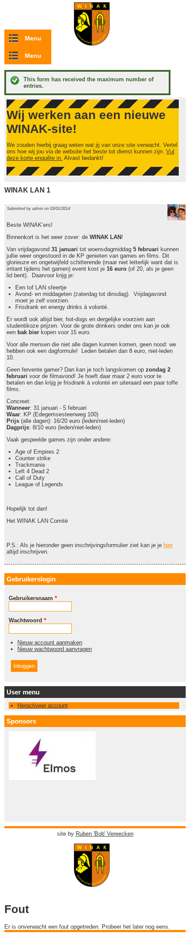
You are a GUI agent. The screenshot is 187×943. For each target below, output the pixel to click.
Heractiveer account (42, 705)
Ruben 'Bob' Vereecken (105, 833)
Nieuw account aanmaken (49, 642)
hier (168, 545)
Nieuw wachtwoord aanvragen (54, 649)
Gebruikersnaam (33, 598)
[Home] (95, 883)
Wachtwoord (27, 620)
